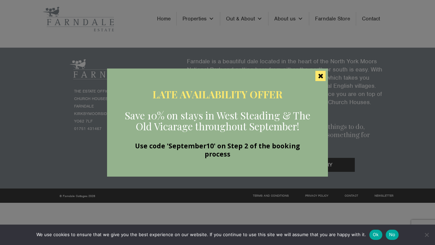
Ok (376, 234)
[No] (426, 234)
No (392, 234)
